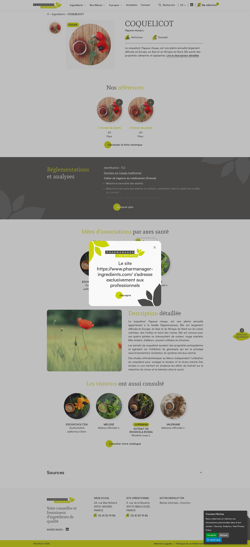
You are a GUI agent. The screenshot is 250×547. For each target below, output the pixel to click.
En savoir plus (213, 539)
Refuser (223, 535)
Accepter (211, 535)
